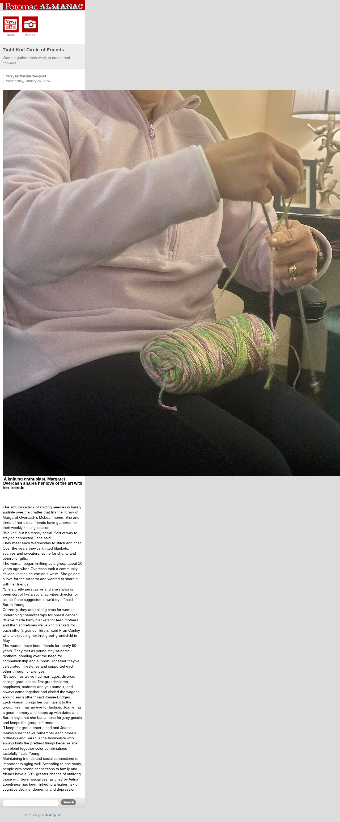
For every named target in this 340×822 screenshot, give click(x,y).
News (11, 34)
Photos (30, 34)
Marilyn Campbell (33, 76)
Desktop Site (53, 815)
